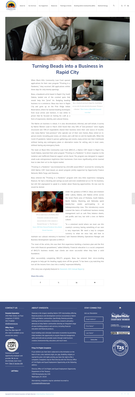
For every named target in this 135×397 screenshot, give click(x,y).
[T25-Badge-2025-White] (120, 347)
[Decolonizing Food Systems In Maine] (133, 198)
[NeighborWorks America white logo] (120, 316)
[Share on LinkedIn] (77, 282)
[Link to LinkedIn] (128, 5)
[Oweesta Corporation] (11, 6)
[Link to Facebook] (125, 5)
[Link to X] (121, 5)
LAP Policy (14, 371)
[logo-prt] (120, 333)
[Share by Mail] (95, 282)
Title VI (11, 363)
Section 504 (19, 363)
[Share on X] (58, 282)
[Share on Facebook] (40, 282)
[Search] (114, 6)
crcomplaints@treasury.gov (41, 383)
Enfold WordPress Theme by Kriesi (45, 394)
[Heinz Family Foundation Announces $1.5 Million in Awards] (1, 198)
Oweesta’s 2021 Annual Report (71, 269)
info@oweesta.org (11, 324)
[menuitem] (22, 6)
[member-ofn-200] (120, 326)
